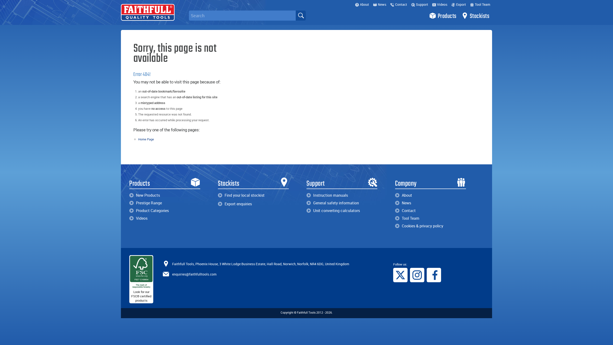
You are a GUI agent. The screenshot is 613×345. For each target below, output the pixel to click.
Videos (442, 4)
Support (422, 4)
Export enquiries (238, 204)
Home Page (146, 139)
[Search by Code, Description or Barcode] (301, 16)
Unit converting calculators (336, 210)
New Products (148, 195)
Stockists (479, 16)
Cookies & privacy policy (422, 226)
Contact (401, 4)
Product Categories (152, 210)
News (382, 4)
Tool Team (482, 4)
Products (447, 16)
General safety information (336, 203)
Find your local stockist (245, 195)
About (364, 4)
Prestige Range (149, 203)
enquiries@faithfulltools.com (194, 274)
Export (461, 4)
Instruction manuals (330, 195)
